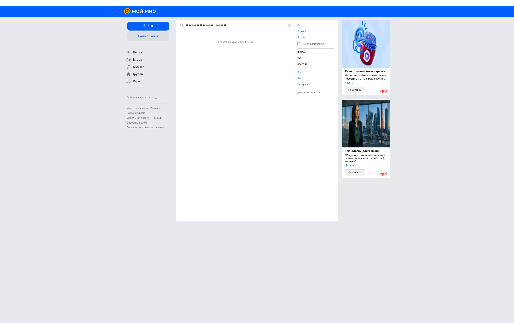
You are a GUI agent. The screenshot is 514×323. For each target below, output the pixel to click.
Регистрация (148, 36)
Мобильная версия (137, 117)
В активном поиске (313, 44)
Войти (148, 26)
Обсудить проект (136, 122)
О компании (141, 108)
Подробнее (354, 89)
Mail (128, 108)
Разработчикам (135, 112)
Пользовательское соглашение (145, 127)
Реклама (155, 108)
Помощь (157, 117)
